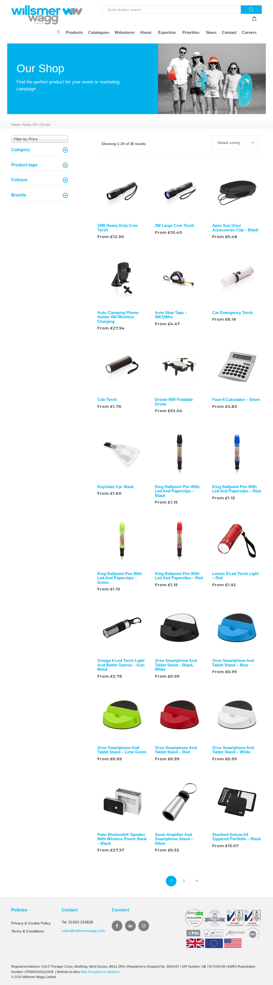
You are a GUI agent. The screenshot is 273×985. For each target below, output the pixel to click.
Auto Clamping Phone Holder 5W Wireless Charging (117, 317)
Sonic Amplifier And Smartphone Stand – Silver (174, 839)
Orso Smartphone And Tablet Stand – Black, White (176, 665)
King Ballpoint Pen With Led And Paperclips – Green (119, 578)
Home (15, 125)
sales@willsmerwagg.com (83, 930)
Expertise (167, 32)
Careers (249, 32)
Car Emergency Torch (232, 312)
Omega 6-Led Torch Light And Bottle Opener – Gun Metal (120, 665)
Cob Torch (107, 399)
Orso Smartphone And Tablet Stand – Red (176, 749)
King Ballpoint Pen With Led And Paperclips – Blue (236, 488)
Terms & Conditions (27, 931)
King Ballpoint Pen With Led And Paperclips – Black (177, 491)
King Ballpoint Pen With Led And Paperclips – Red (179, 575)
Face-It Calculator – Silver (236, 399)
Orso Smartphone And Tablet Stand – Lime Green (121, 749)
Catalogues (98, 32)
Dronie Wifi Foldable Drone (174, 401)
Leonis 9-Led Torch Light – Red (235, 575)
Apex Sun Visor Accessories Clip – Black (235, 227)
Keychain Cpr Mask (115, 486)
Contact (229, 32)
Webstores (125, 32)
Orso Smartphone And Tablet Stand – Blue (233, 662)
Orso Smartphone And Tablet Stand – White (233, 749)
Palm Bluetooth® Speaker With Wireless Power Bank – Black (122, 839)
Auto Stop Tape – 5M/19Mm (171, 314)
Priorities (190, 32)
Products (74, 32)
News (211, 32)
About (145, 32)
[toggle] (65, 150)
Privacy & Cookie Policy (31, 923)
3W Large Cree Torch (174, 225)
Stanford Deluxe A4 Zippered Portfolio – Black (236, 836)
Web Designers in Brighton (100, 972)
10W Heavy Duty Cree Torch (117, 227)
